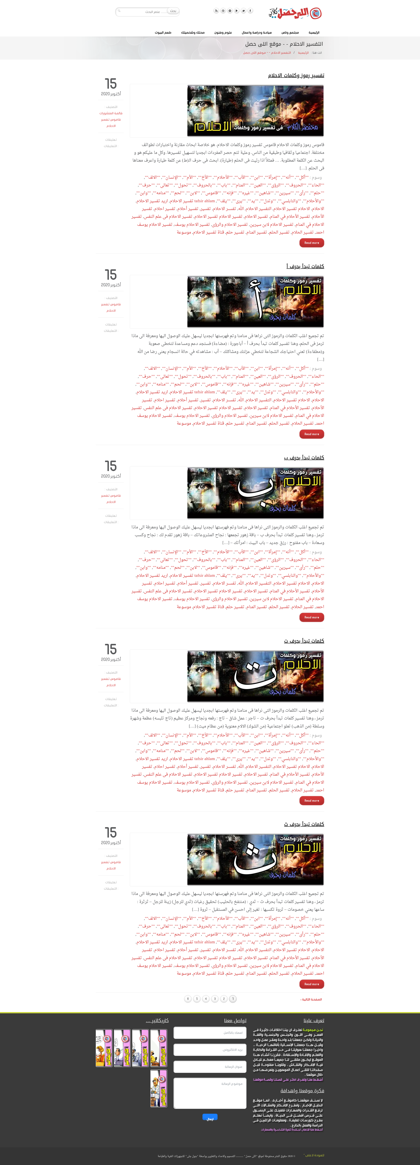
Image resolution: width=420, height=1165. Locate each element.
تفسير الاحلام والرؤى (230, 225)
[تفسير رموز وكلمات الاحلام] (227, 111)
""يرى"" (239, 201)
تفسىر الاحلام (224, 209)
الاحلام (318, 209)
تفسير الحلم (279, 232)
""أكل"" (302, 178)
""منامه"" (161, 193)
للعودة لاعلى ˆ (314, 1155)
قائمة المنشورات (110, 113)
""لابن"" (193, 193)
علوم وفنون (223, 32)
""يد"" (253, 201)
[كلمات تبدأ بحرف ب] (227, 493)
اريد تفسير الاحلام (152, 201)
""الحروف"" (296, 185)
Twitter (243, 10)
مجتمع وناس (290, 32)
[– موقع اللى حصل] (295, 14)
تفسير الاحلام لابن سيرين (272, 225)
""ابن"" (257, 178)
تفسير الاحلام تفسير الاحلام (218, 217)
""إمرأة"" (272, 178)
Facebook (250, 10)
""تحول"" (183, 185)
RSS (216, 10)
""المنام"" (240, 185)
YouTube (236, 10)
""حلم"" (317, 193)
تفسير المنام (256, 232)
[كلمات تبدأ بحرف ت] (227, 676)
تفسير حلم (235, 232)
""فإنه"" (230, 193)
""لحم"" (177, 193)
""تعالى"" (165, 185)
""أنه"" (288, 178)
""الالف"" (152, 178)
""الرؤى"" (276, 185)
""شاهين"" (264, 193)
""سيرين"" (285, 193)
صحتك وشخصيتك (193, 32)
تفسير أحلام (188, 209)
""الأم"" (189, 178)
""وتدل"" (268, 201)
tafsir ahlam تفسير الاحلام (192, 201)
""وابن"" (143, 193)
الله (241, 209)
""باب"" (223, 185)
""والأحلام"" (313, 201)
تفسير (206, 209)
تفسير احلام (164, 209)
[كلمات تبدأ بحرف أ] (227, 302)
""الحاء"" (316, 185)
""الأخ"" (205, 178)
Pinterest (230, 10)
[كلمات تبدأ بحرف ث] (227, 859)
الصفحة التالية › (311, 999)
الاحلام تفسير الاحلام (291, 209)
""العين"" (258, 185)
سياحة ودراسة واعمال (257, 32)
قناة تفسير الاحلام (208, 232)
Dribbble (223, 10)
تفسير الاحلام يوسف (192, 225)
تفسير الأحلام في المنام (290, 217)
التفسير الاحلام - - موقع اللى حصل (267, 52)
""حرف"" (147, 185)
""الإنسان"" (171, 178)
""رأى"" (302, 193)
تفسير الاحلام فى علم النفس (168, 217)
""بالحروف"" (204, 185)
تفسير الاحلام (256, 217)
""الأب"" (242, 178)
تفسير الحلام (303, 232)
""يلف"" (223, 201)
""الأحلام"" (223, 178)
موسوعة (184, 232)
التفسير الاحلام (258, 209)
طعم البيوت (163, 32)
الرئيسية (314, 32)
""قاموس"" (211, 193)
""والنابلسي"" (289, 201)
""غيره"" (246, 193)
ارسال (210, 1118)
